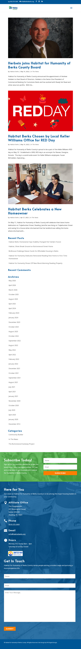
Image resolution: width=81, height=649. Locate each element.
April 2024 (12, 308)
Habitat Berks (14, 71)
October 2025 (14, 294)
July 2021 (12, 387)
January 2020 (13, 419)
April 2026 (12, 285)
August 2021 (13, 382)
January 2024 (13, 317)
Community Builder (16, 435)
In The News (35, 71)
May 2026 (12, 281)
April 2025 (12, 304)
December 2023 (14, 322)
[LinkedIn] (42, 1)
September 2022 (15, 341)
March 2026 (13, 290)
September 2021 (15, 378)
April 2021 (12, 392)
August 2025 (13, 299)
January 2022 (13, 364)
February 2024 (14, 313)
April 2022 (12, 355)
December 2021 (14, 368)
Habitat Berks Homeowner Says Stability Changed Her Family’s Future (35, 242)
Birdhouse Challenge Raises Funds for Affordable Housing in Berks (33, 251)
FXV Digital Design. (52, 642)
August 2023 (13, 331)
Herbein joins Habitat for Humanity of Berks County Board (39, 65)
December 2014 (14, 424)
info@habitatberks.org (17, 534)
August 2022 (13, 345)
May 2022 (12, 350)
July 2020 (12, 410)
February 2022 (14, 359)
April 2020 (12, 415)
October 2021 (14, 373)
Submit (10, 629)
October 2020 (14, 405)
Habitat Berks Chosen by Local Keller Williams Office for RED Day (39, 138)
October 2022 (14, 336)
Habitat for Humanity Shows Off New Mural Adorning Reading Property (35, 263)
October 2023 (14, 327)
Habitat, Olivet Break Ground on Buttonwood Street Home (31, 246)
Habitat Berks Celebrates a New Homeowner (35, 211)
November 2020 (14, 401)
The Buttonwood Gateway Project (21, 444)
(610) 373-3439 (14, 524)
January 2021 (13, 396)
